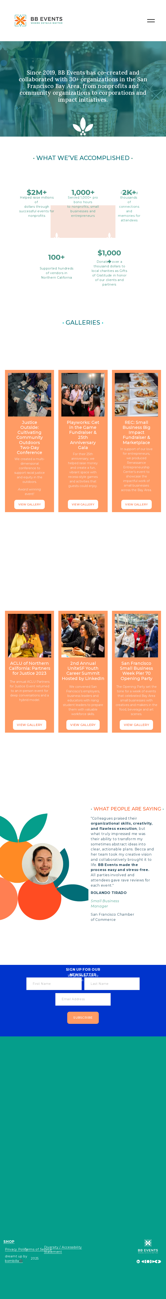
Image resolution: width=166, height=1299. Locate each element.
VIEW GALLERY (29, 504)
